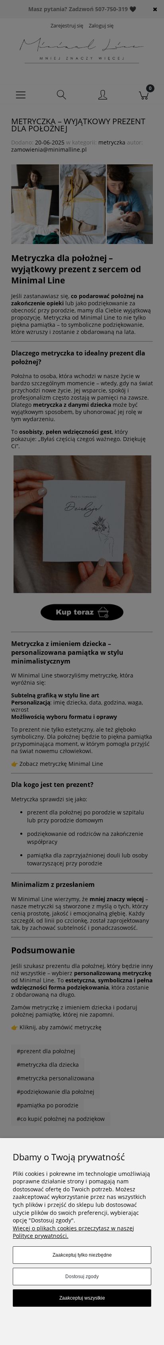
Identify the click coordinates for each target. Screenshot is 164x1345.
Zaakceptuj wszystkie (82, 1298)
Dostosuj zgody (82, 1276)
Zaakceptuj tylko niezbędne (82, 1255)
